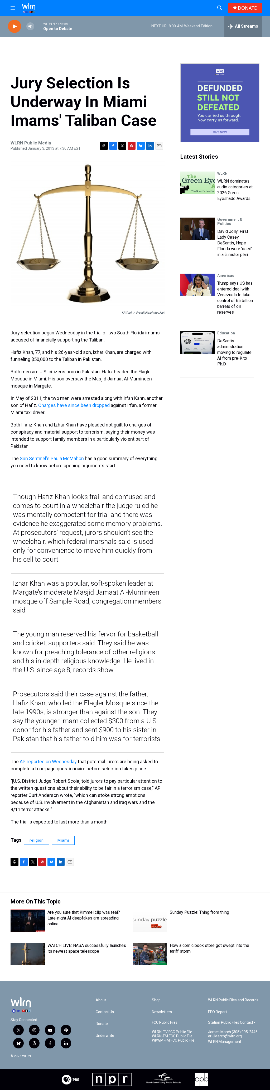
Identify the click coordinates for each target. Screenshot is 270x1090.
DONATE (247, 8)
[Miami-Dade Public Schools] (163, 1079)
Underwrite (105, 1036)
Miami (63, 840)
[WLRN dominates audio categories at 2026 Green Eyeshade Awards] (197, 183)
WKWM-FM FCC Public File (173, 1040)
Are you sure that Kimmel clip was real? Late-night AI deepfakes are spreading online (83, 918)
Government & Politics (229, 221)
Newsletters (162, 1012)
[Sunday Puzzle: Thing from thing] (150, 921)
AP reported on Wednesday (48, 761)
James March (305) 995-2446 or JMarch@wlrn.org (233, 1034)
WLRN (222, 173)
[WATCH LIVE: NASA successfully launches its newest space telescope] (28, 954)
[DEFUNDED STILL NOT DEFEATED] (220, 103)
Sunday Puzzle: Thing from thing (199, 912)
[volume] (30, 26)
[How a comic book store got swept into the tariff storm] (150, 954)
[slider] (39, 26)
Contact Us (105, 1012)
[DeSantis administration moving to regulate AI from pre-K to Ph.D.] (197, 342)
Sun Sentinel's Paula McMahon (52, 458)
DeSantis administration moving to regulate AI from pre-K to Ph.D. (234, 352)
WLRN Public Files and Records (233, 1000)
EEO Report (217, 1012)
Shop (156, 1000)
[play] (14, 26)
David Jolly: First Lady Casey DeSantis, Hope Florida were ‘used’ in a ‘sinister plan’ (234, 243)
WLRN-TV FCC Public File (172, 1032)
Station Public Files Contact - (231, 1022)
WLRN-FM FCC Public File (172, 1036)
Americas (225, 275)
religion (37, 840)
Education (226, 333)
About (101, 1000)
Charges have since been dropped (74, 405)
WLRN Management (224, 1042)
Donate (102, 1024)
